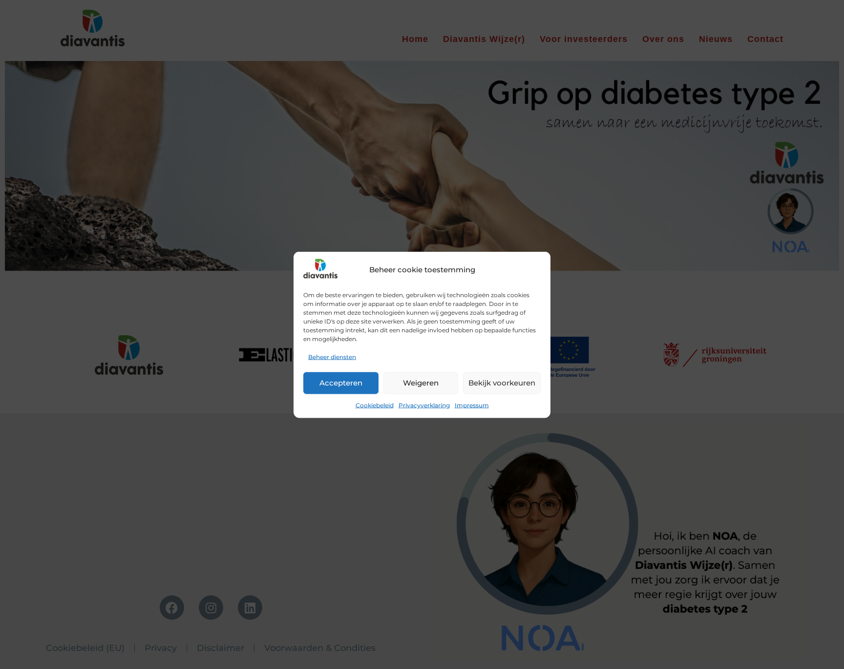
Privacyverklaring (424, 404)
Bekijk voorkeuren (501, 382)
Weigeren (421, 382)
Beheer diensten (332, 356)
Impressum (472, 404)
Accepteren (340, 382)
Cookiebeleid (375, 404)
